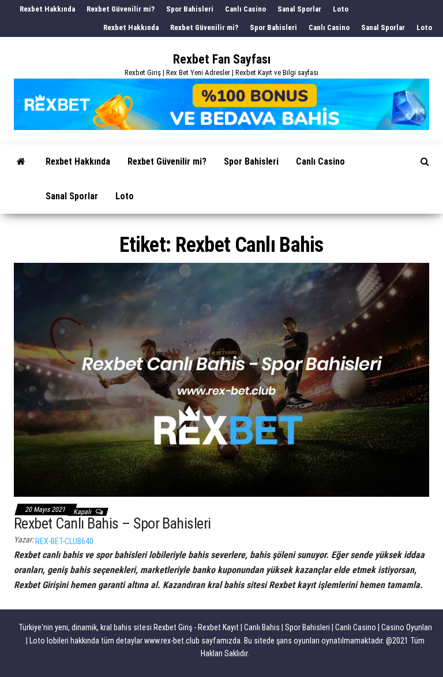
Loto (340, 9)
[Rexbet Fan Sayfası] (21, 161)
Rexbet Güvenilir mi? (121, 9)
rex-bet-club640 (64, 541)
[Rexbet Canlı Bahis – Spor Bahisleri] (221, 379)
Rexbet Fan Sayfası (222, 59)
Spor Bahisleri (189, 9)
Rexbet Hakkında (47, 9)
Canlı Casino (245, 9)
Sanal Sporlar (299, 9)
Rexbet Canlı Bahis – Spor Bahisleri (112, 523)
